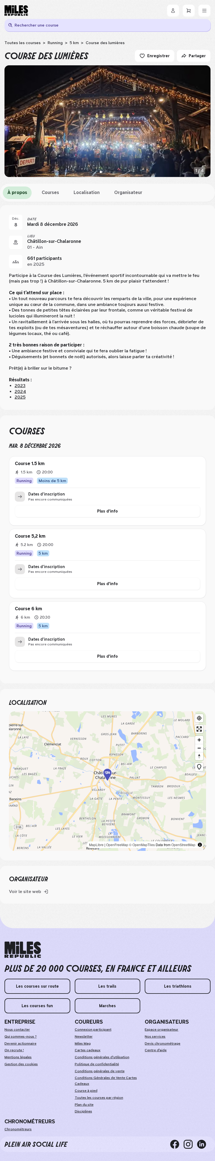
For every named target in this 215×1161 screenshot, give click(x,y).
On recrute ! (14, 1050)
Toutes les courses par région (99, 1098)
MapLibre (96, 844)
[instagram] (190, 1144)
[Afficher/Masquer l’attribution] (200, 844)
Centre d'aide (156, 1050)
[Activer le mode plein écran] (199, 729)
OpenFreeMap (117, 844)
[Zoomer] (199, 740)
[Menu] (204, 10)
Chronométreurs (18, 1129)
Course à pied (86, 1091)
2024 (20, 391)
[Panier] (189, 10)
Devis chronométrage (162, 1043)
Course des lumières (105, 42)
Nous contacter (17, 1029)
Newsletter (84, 1036)
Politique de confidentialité (97, 1064)
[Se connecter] (173, 10)
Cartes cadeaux (88, 1050)
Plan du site (84, 1105)
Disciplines (83, 1111)
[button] (107, 781)
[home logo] (22, 950)
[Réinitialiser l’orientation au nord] (199, 756)
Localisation (87, 192)
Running (55, 42)
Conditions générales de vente (100, 1071)
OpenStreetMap (183, 844)
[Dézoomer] (199, 748)
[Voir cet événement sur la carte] (15, 242)
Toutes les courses (22, 42)
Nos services (155, 1036)
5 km (74, 42)
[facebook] (177, 1144)
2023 (20, 385)
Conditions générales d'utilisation (102, 1057)
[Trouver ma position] (199, 718)
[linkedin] (204, 1144)
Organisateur (128, 192)
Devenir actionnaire (20, 1043)
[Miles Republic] (16, 10)
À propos (17, 192)
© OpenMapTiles (142, 844)
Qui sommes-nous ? (20, 1036)
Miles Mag (83, 1043)
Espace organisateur (161, 1029)
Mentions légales (18, 1057)
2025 (20, 397)
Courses (50, 192)
